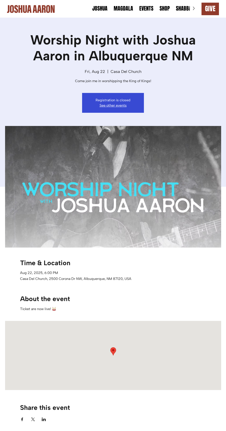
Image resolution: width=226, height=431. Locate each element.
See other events (113, 105)
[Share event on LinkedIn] (44, 419)
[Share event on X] (33, 419)
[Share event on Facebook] (22, 419)
